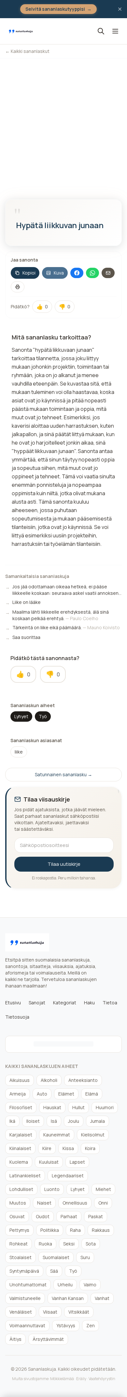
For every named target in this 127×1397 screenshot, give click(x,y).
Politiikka (49, 1230)
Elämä (91, 1094)
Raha (75, 1230)
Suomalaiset (56, 1257)
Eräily (81, 1378)
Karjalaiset (20, 1135)
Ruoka (45, 1244)
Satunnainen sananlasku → (63, 774)
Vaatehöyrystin (102, 1378)
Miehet (103, 1189)
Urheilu (65, 1284)
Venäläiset (20, 1312)
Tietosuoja (17, 1017)
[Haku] (100, 31)
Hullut (78, 1107)
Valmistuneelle (25, 1298)
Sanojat (37, 1002)
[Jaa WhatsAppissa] (92, 273)
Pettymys (19, 1230)
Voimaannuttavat (27, 1325)
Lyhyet (21, 716)
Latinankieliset (25, 1175)
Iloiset (33, 1121)
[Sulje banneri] (119, 9)
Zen (90, 1325)
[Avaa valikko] (115, 31)
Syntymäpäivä (24, 1271)
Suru (85, 1257)
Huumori (105, 1107)
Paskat (95, 1216)
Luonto (52, 1189)
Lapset (77, 1162)
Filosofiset (20, 1107)
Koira (90, 1148)
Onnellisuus (75, 1203)
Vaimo (90, 1284)
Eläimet (66, 1094)
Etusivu (13, 1002)
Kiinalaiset (20, 1148)
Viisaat (50, 1312)
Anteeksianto (83, 1080)
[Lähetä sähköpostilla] (108, 273)
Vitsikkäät (78, 1312)
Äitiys (15, 1339)
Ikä (12, 1121)
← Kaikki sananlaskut (27, 51)
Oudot (42, 1216)
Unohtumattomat (28, 1284)
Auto (42, 1094)
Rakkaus (101, 1230)
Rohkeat (18, 1244)
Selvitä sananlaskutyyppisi (58, 9)
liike (19, 752)
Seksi (69, 1244)
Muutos (17, 1203)
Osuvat (17, 1216)
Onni (103, 1203)
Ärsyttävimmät (48, 1339)
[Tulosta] (17, 286)
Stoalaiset (20, 1257)
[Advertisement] (63, 125)
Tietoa (110, 1002)
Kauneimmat (56, 1135)
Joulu (73, 1121)
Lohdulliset (21, 1189)
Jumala (97, 1121)
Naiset (44, 1203)
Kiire (46, 1148)
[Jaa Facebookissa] (76, 273)
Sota (91, 1244)
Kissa (68, 1148)
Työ (43, 716)
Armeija (17, 1094)
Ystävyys (65, 1325)
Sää (54, 1271)
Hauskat (52, 1107)
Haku (89, 1002)
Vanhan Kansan (68, 1298)
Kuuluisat (49, 1162)
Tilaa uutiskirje (64, 864)
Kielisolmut (93, 1135)
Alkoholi (49, 1080)
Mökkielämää (62, 1378)
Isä (54, 1121)
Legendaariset (68, 1175)
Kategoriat (64, 1002)
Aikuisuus (19, 1080)
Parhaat (69, 1216)
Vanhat (102, 1298)
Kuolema (18, 1162)
